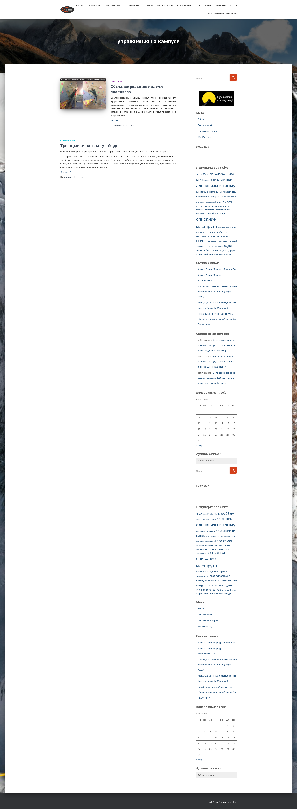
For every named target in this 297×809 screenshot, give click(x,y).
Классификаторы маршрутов (222, 14)
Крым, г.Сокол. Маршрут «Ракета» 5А (217, 269)
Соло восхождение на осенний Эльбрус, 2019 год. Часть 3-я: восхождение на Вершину (216, 345)
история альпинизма (206, 206)
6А (232, 174)
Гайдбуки (221, 6)
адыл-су (200, 180)
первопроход (204, 232)
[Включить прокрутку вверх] (291, 803)
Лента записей (205, 125)
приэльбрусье (219, 232)
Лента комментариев (208, 131)
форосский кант (204, 254)
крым (220, 206)
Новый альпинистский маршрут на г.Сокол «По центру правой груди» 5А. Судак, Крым (217, 319)
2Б (204, 174)
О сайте (80, 6)
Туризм (149, 6)
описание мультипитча (227, 227)
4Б (219, 174)
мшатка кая (201, 214)
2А (200, 174)
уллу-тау (225, 251)
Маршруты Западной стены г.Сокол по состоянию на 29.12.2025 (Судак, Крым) (217, 291)
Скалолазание (184, 6)
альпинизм (224, 179)
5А (223, 174)
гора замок (210, 202)
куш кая (226, 206)
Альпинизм (94, 6)
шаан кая (218, 254)
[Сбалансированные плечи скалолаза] (83, 93)
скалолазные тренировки (216, 241)
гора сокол (223, 201)
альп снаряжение (215, 197)
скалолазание (202, 237)
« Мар (199, 445)
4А (215, 174)
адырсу (207, 180)
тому (128, 125)
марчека (200, 209)
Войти (201, 119)
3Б (211, 174)
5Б (228, 174)
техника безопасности (209, 250)
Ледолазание (205, 6)
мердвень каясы (213, 210)
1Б (197, 175)
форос (233, 250)
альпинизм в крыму (215, 185)
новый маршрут (216, 213)
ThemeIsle (231, 802)
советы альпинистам (214, 246)
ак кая (213, 180)
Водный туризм (165, 6)
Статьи (233, 6)
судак (228, 246)
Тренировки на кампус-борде (89, 145)
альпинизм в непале (205, 192)
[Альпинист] (67, 9)
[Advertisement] (214, 155)
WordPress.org (205, 137)
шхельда (226, 254)
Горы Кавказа (113, 6)
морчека (225, 209)
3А (207, 174)
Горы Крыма (133, 6)
